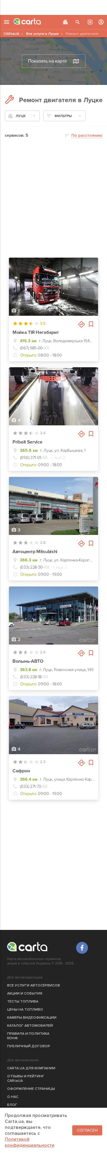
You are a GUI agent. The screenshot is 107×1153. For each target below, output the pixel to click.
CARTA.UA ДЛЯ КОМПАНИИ (31, 1068)
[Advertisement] (53, 7)
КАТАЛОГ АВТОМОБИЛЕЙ (30, 1025)
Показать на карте (47, 61)
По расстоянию (86, 135)
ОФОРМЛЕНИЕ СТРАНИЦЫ (31, 1089)
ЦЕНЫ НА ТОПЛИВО (25, 1009)
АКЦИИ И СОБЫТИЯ (24, 993)
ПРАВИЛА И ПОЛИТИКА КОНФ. (28, 1035)
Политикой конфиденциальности (29, 1142)
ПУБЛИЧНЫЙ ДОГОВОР (28, 1046)
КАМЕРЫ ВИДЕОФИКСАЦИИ (31, 1017)
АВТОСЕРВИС (90, 22)
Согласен (87, 1130)
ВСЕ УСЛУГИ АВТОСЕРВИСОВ (33, 985)
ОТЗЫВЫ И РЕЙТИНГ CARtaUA (25, 1078)
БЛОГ (12, 1105)
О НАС (12, 1097)
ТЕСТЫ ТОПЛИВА (22, 1001)
